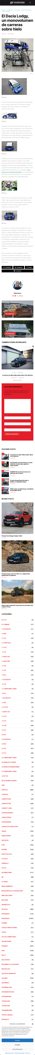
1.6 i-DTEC (5, 707)
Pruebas (5, 946)
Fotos (4, 868)
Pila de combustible (9, 937)
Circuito (4, 10)
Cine (3, 785)
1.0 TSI (4, 638)
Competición (10, 10)
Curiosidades (6, 822)
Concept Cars (7, 808)
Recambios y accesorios (10, 964)
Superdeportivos (8, 992)
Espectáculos (7, 854)
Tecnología (6, 1001)
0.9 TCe (4, 620)
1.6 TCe (4, 716)
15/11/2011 (6, 329)
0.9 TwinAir (5, 624)
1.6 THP (4, 725)
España (4, 849)
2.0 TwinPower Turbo (9, 757)
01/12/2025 (12, 475)
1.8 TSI (4, 730)
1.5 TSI (4, 684)
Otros (4, 932)
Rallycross (6, 960)
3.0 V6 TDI (5, 776)
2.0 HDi (4, 744)
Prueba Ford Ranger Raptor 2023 (12, 536)
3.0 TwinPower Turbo (9, 771)
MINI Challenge (7, 895)
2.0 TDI (4, 748)
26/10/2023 (12, 483)
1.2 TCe (4, 647)
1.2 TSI (4, 652)
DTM (3, 845)
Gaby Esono (11, 33)
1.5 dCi (4, 675)
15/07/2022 (4, 577)
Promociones (6, 941)
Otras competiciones (26, 10)
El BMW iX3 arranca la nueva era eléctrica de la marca (20, 472)
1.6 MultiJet (6, 712)
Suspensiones (6, 996)
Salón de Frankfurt (9, 973)
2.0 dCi (4, 734)
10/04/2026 (12, 467)
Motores (5, 900)
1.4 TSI (4, 670)
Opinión (4, 923)
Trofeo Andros (6, 11)
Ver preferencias (17, 1049)
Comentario (7, 397)
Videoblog (5, 1019)
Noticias (14, 372)
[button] (32, 1024)
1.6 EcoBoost (6, 698)
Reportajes (6, 969)
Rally (4, 955)
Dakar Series (6, 836)
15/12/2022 (4, 537)
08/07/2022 (4, 608)
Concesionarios (7, 813)
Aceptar (17, 1040)
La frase (5, 881)
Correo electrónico (9, 421)
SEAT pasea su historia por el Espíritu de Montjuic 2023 (21, 489)
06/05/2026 (21, 377)
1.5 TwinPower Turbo (9, 689)
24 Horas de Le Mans (9, 762)
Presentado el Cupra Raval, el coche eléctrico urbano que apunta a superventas (21, 464)
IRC (3, 877)
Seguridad (5, 983)
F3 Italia (5, 859)
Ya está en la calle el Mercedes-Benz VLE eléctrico (17, 375)
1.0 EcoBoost (6, 629)
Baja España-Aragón (9, 780)
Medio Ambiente (7, 886)
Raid (3, 950)
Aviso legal (27, 1053)
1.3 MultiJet (6, 656)
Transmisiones (7, 1010)
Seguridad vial (7, 987)
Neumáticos (6, 904)
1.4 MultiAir (6, 661)
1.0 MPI (4, 633)
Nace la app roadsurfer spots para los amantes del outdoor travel (17, 606)
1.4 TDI (4, 666)
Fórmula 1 (5, 863)
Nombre (6, 415)
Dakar (4, 831)
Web (5, 427)
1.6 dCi (4, 693)
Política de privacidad (19, 1053)
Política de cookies (9, 1053)
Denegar (17, 1045)
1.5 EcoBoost (6, 679)
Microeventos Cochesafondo (12, 891)
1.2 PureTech (6, 643)
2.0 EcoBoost (6, 739)
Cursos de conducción (10, 826)
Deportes (5, 840)
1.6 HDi (4, 702)
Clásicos (5, 794)
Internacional (7, 872)
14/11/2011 (4, 33)
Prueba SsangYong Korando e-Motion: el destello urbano (19, 481)
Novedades (17, 10)
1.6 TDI (4, 721)
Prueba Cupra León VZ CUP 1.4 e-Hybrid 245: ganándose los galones (16, 574)
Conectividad (6, 817)
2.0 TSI (4, 753)
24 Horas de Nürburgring (10, 767)
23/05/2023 (12, 492)
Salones (4, 978)
